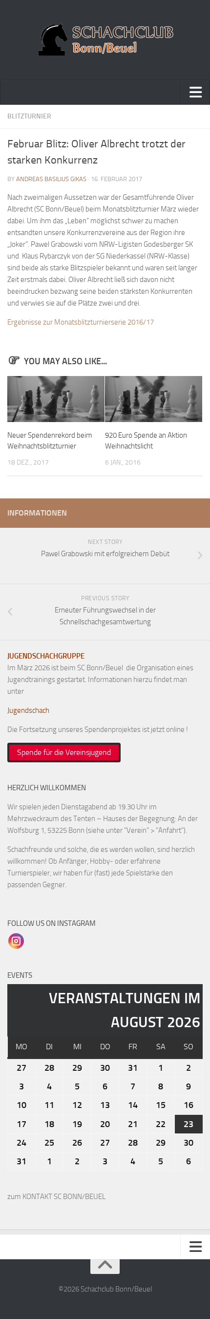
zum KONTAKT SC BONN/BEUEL (56, 1196)
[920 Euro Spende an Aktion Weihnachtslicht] (153, 399)
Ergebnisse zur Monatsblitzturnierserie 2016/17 (80, 322)
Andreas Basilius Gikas (51, 179)
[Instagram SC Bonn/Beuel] (16, 940)
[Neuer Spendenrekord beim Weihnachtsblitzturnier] (56, 399)
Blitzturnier (29, 116)
